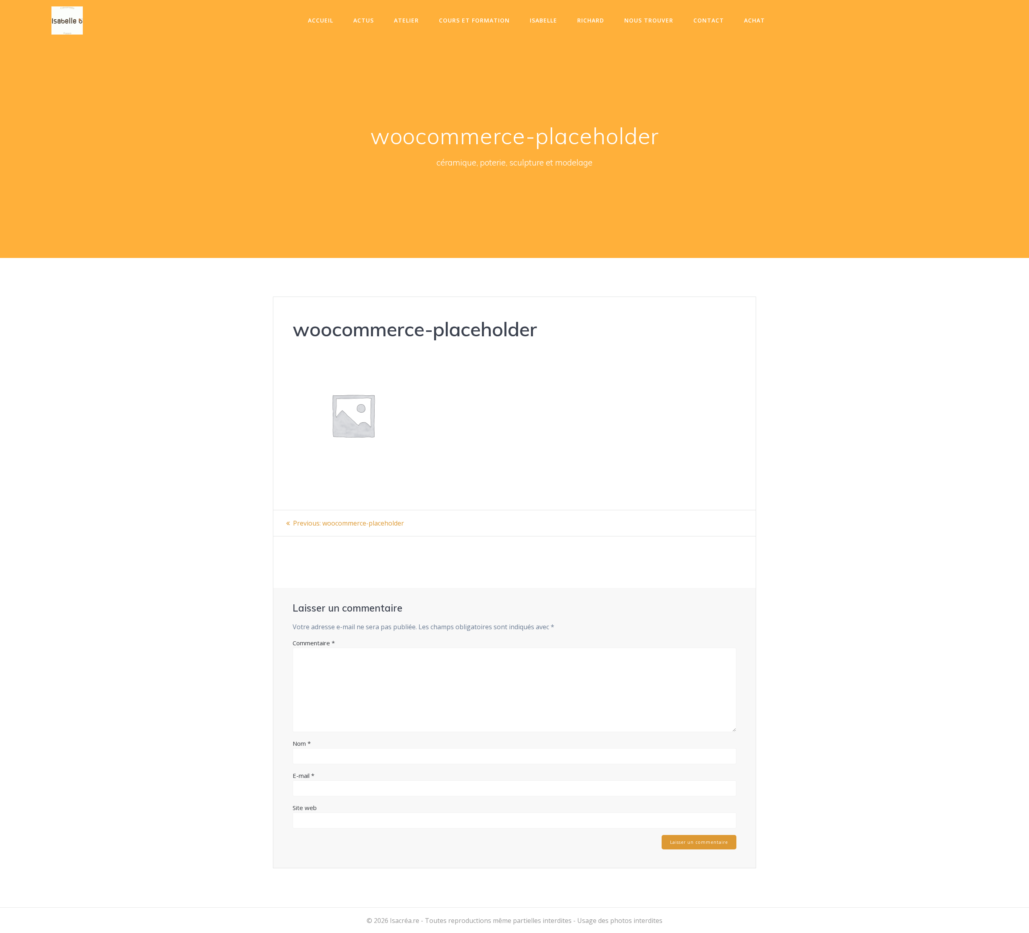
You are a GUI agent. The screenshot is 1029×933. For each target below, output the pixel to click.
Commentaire (314, 643)
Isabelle (543, 20)
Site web (305, 808)
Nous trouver (648, 20)
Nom (302, 743)
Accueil (320, 20)
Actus (363, 20)
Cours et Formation (474, 20)
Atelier (406, 20)
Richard (590, 20)
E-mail (303, 775)
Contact (708, 20)
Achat (754, 20)
